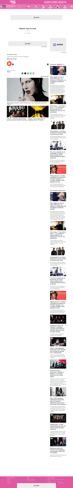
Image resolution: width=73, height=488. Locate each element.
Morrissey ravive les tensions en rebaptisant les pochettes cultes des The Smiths (57, 450)
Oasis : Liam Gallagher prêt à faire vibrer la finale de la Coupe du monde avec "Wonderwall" (58, 350)
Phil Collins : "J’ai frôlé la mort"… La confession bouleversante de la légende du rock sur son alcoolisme (58, 109)
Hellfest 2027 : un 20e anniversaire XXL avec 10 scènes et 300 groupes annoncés (57, 427)
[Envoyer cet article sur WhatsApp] (30, 73)
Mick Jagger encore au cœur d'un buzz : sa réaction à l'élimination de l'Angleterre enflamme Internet (58, 80)
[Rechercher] (65, 2)
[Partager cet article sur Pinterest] (27, 73)
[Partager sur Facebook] (22, 73)
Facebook (9, 479)
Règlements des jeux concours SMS (54, 481)
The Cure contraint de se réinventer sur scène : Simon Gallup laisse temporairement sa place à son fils (57, 155)
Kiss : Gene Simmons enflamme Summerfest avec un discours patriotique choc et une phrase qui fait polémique (58, 401)
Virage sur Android (31, 480)
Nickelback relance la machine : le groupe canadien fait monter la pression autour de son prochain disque (57, 328)
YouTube (8, 483)
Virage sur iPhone (30, 479)
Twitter (8, 480)
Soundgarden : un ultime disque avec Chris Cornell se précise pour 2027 (58, 132)
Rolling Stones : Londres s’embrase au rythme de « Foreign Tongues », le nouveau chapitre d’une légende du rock (58, 179)
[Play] (1, 6)
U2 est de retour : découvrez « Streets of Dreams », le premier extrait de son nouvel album (57, 373)
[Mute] (19, 6)
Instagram (9, 481)
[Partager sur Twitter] (25, 73)
